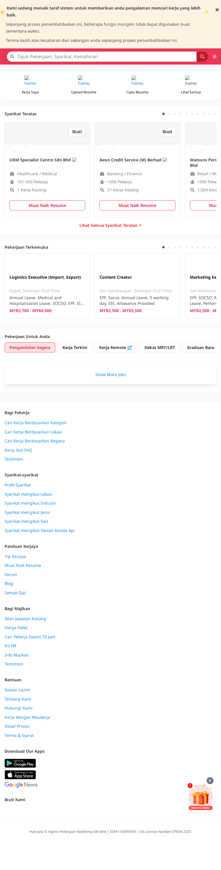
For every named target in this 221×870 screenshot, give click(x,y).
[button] (190, 85)
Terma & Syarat (19, 735)
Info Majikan (17, 655)
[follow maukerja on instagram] (46, 812)
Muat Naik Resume (23, 565)
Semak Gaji (15, 592)
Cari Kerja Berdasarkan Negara (35, 441)
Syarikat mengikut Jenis (27, 512)
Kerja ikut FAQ (18, 450)
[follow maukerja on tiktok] (71, 812)
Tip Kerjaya (15, 556)
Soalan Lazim (17, 689)
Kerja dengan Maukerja (27, 717)
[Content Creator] (137, 285)
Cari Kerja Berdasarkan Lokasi (33, 432)
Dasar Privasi (17, 726)
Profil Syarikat (18, 485)
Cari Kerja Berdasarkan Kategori (36, 422)
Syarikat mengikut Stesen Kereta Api (40, 530)
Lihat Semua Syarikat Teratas (108, 225)
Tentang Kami (18, 699)
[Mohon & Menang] (200, 797)
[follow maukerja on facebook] (8, 812)
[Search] (202, 57)
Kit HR (10, 645)
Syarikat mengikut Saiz (26, 521)
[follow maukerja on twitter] (20, 812)
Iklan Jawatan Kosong (25, 618)
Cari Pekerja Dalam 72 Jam (30, 636)
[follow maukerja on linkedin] (58, 812)
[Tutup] (210, 780)
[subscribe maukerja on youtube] (33, 812)
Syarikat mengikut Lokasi (28, 494)
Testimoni (14, 459)
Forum (11, 574)
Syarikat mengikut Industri (30, 503)
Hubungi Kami (19, 708)
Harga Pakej (16, 627)
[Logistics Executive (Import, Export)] (47, 285)
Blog (9, 583)
